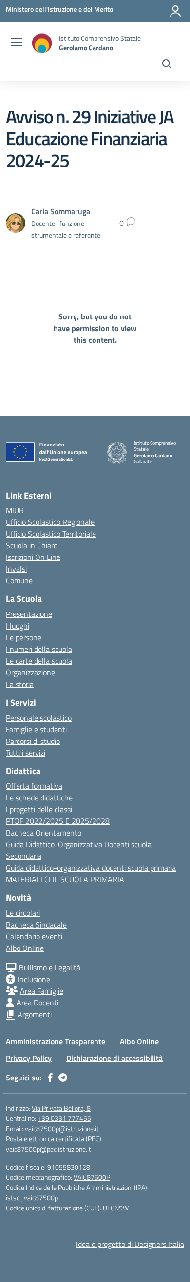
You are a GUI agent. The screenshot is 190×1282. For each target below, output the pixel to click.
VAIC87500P (92, 1177)
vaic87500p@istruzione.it (62, 1128)
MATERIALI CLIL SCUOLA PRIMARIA (65, 879)
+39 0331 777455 (64, 1118)
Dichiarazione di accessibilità (114, 1058)
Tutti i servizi (25, 753)
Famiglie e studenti (36, 729)
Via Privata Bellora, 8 (61, 1108)
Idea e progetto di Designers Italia (130, 1244)
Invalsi (16, 569)
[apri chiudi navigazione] (16, 43)
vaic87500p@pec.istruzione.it (48, 1149)
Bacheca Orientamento (43, 832)
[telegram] (62, 1077)
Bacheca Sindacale (36, 924)
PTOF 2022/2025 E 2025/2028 (58, 821)
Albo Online (25, 948)
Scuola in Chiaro (31, 545)
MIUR (15, 510)
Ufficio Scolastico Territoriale (51, 533)
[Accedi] (175, 11)
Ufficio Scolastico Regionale (50, 522)
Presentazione (29, 614)
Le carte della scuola (39, 661)
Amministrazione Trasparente (55, 1041)
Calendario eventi (34, 936)
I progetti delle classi (39, 809)
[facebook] (50, 1077)
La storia (20, 684)
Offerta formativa (34, 786)
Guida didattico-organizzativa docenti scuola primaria (91, 867)
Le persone (23, 637)
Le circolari (23, 913)
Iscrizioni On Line (33, 557)
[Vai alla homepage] (42, 43)
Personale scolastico (39, 718)
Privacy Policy (29, 1058)
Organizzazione (30, 672)
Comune (19, 580)
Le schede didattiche (39, 797)
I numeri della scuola (39, 649)
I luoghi (17, 626)
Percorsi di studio (33, 741)
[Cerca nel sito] (166, 65)
